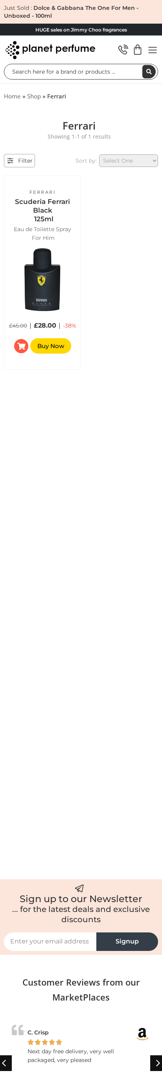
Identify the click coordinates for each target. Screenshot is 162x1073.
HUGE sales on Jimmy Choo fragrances (81, 30)
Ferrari (42, 192)
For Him (43, 237)
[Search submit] (149, 71)
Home (12, 96)
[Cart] (137, 49)
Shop (34, 96)
